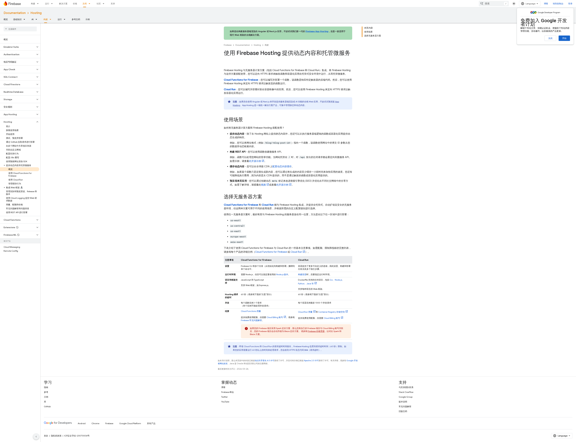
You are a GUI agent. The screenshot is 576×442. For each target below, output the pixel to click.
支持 (113, 3)
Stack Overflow (406, 392)
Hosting (36, 13)
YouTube (225, 401)
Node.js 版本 (282, 274)
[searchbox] (20, 29)
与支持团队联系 (406, 387)
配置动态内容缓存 (282, 166)
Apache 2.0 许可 (311, 360)
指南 (46, 387)
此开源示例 (255, 161)
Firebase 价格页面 (316, 331)
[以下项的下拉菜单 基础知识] (25, 19)
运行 (47, 3)
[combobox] (494, 3)
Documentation (15, 13)
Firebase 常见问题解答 (251, 320)
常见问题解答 (405, 406)
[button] (18, 47)
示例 (88, 19)
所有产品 (151, 423)
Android (82, 423)
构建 (33, 3)
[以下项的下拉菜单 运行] (52, 3)
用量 (251, 311)
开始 (564, 38)
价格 (75, 3)
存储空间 (331, 312)
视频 (263, 184)
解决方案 (63, 3)
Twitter (224, 397)
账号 (275, 317)
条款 (46, 436)
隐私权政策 (56, 436)
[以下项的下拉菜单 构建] (38, 3)
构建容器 (302, 274)
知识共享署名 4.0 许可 (264, 360)
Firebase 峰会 (227, 392)
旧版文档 (403, 411)
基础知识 (17, 19)
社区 (99, 3)
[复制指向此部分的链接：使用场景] (246, 120)
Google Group (405, 397)
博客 (546, 3)
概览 (6, 19)
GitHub (47, 406)
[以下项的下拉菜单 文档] (90, 3)
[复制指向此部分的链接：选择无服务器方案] (265, 197)
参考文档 (76, 19)
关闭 (550, 38)
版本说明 (403, 401)
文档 (84, 3)
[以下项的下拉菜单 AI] (37, 19)
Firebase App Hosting (317, 31)
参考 (46, 392)
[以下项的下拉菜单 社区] (104, 3)
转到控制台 (558, 3)
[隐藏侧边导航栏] (36, 437)
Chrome (95, 423)
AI (33, 19)
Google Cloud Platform (130, 423)
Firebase (228, 45)
